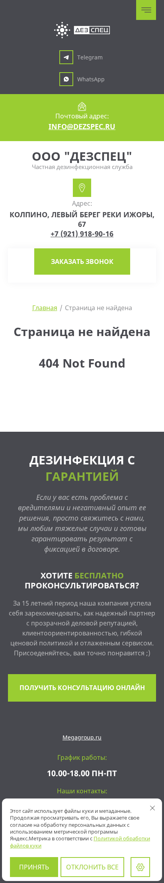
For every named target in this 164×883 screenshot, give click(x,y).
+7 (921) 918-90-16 (82, 233)
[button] (82, 261)
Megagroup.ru (82, 737)
